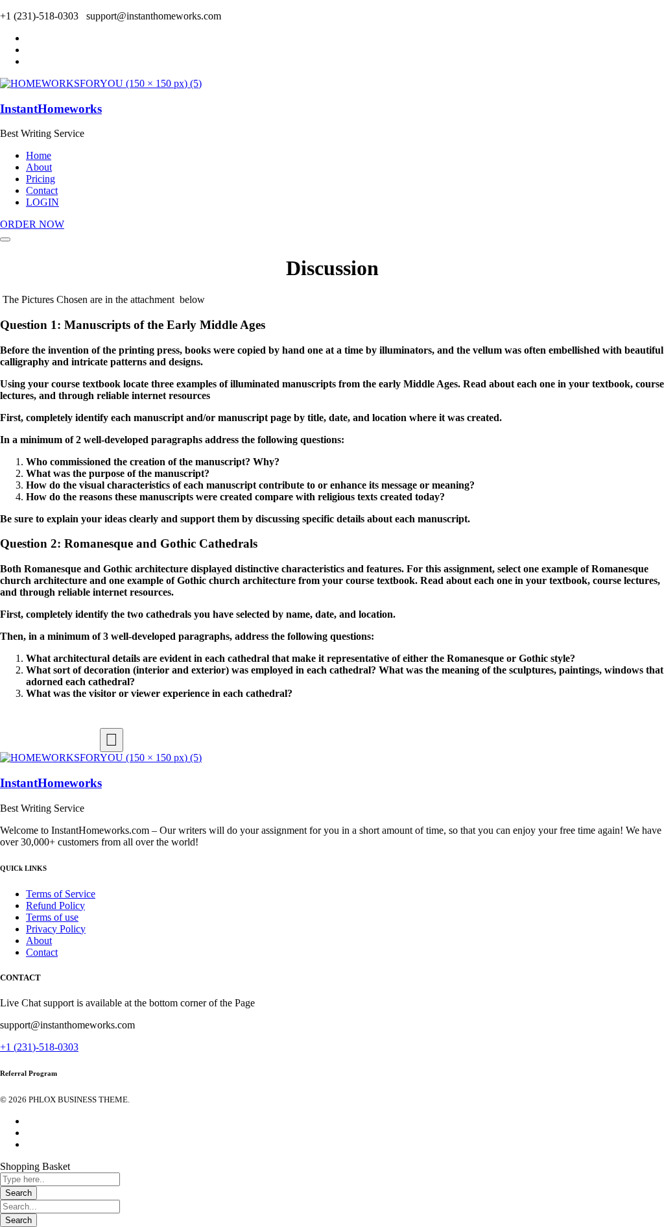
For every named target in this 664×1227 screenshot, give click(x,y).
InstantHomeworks (51, 108)
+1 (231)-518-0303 (39, 1046)
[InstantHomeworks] (101, 83)
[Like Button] (111, 740)
